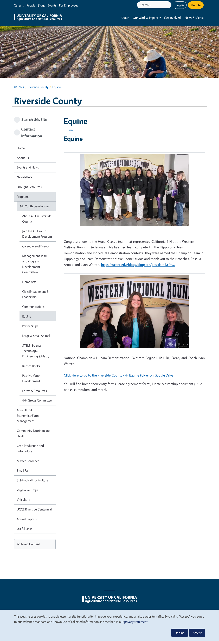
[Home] (38, 17)
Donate (196, 5)
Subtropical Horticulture (32, 480)
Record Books (31, 366)
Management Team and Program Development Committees (35, 264)
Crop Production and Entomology (30, 448)
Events (52, 5)
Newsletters (24, 177)
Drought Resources (29, 187)
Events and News (28, 167)
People (31, 5)
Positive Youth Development (31, 378)
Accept (197, 633)
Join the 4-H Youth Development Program (37, 233)
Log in (180, 5)
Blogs (41, 5)
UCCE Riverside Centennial (34, 509)
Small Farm (24, 470)
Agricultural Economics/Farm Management (28, 415)
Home (21, 148)
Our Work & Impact (145, 18)
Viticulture (23, 499)
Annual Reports (27, 519)
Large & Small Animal (36, 336)
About (125, 18)
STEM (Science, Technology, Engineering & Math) (35, 350)
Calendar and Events (35, 246)
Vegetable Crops (27, 490)
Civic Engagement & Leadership (35, 294)
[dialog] (109, 625)
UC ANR (19, 87)
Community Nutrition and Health (33, 433)
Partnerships (30, 326)
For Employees (68, 5)
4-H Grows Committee (37, 400)
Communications (33, 307)
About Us (23, 158)
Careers (19, 5)
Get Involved (172, 18)
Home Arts (29, 282)
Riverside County (38, 87)
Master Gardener (28, 461)
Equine (26, 316)
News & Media (194, 18)
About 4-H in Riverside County (36, 218)
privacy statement (135, 622)
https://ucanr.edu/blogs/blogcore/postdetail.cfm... (138, 264)
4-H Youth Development (35, 206)
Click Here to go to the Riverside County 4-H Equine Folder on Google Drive (118, 375)
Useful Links (24, 529)
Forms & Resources (34, 391)
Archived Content (28, 544)
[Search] (169, 4)
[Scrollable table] (134, 192)
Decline (179, 633)
